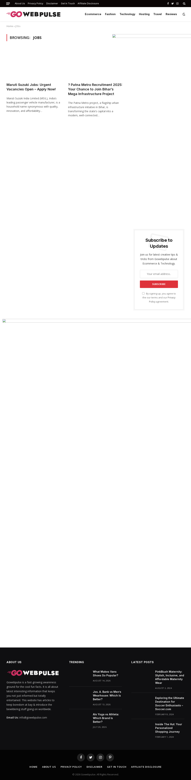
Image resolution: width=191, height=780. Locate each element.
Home (10, 26)
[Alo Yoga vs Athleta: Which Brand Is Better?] (79, 719)
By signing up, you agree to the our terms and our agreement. (159, 297)
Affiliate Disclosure (88, 3)
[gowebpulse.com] (34, 14)
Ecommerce (93, 14)
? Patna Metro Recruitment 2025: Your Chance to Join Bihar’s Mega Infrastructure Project (95, 89)
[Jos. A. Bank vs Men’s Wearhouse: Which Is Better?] (79, 697)
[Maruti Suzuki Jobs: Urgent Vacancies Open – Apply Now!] (34, 64)
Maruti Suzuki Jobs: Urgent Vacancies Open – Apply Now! (31, 87)
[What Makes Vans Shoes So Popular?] (79, 676)
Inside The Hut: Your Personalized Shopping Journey (168, 728)
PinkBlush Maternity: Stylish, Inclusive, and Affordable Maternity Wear (169, 677)
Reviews (171, 14)
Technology (127, 14)
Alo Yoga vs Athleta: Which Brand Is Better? (106, 718)
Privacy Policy (35, 3)
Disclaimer (52, 3)
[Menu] (8, 3)
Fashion (110, 14)
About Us (20, 3)
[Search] (183, 3)
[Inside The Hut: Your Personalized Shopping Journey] (141, 729)
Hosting (144, 14)
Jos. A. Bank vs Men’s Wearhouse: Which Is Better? (107, 695)
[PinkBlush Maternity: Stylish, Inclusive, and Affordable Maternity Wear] (141, 676)
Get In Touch (68, 3)
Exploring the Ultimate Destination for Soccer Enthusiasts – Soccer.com (169, 703)
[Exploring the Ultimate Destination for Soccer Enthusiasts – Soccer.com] (141, 703)
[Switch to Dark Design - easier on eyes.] (183, 14)
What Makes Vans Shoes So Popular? (105, 673)
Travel (157, 14)
